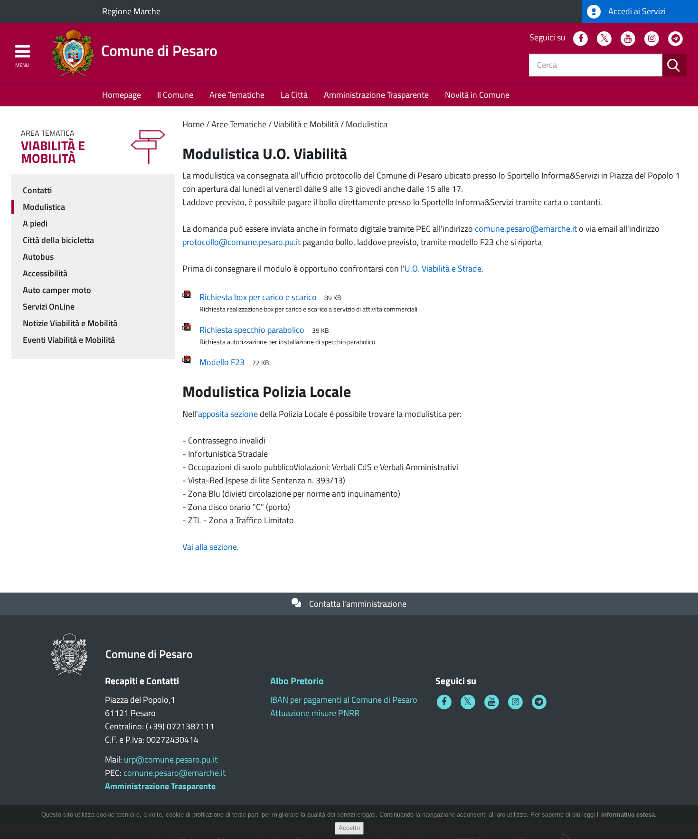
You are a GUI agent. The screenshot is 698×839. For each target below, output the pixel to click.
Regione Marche (131, 11)
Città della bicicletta (58, 240)
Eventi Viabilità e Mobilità (69, 339)
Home (193, 124)
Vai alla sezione (209, 546)
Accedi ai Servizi (636, 11)
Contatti (37, 190)
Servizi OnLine (49, 306)
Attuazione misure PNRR (314, 713)
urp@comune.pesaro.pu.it (170, 759)
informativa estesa (628, 814)
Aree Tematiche (236, 94)
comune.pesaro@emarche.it (526, 228)
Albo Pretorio (297, 680)
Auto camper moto (57, 289)
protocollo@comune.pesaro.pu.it (241, 242)
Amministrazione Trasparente (376, 94)
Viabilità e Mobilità (306, 124)
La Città (294, 94)
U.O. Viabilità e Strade (443, 268)
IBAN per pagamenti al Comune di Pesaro (343, 699)
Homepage (121, 94)
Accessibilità (45, 273)
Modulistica (366, 124)
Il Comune (175, 94)
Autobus (38, 256)
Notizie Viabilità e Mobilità (70, 323)
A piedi (35, 223)
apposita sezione (228, 413)
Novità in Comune (477, 94)
